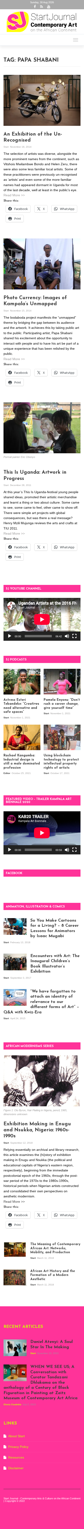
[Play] (9, 636)
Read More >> (14, 195)
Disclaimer (16, 1468)
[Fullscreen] (74, 636)
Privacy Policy (18, 1447)
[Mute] (67, 636)
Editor (7, 773)
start (6, 147)
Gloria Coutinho (13, 1404)
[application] (42, 619)
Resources (16, 1457)
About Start (16, 1436)
